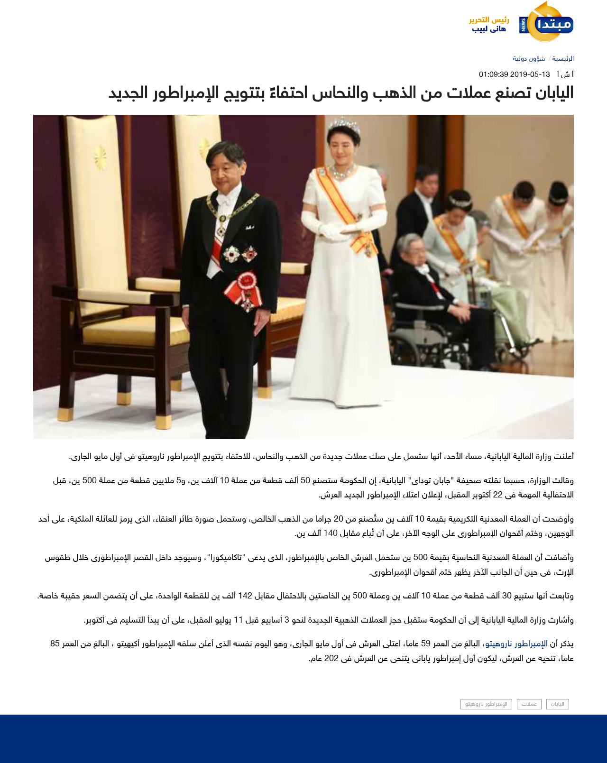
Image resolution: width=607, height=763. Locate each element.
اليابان (557, 704)
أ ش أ (565, 75)
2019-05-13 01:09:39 (514, 75)
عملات (529, 704)
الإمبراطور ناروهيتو (516, 644)
